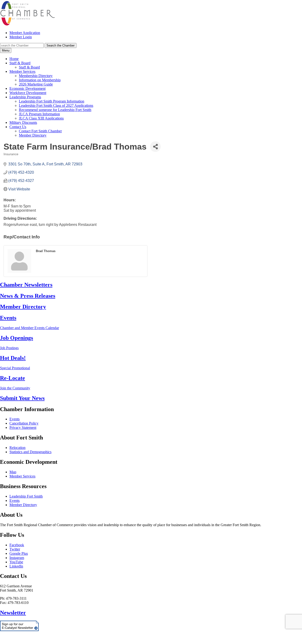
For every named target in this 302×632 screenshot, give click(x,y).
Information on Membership (40, 80)
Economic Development (27, 88)
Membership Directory (36, 76)
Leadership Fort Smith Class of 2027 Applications (56, 105)
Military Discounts (23, 122)
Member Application (24, 33)
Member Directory (32, 135)
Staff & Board (19, 63)
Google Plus (18, 553)
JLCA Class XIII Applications (41, 118)
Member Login (20, 37)
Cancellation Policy (23, 423)
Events (14, 419)
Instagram (16, 558)
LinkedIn (16, 566)
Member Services (22, 71)
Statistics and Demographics (30, 452)
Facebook (16, 545)
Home (14, 59)
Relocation (17, 448)
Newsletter (13, 613)
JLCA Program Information (39, 114)
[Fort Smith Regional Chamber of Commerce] (27, 25)
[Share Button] (155, 146)
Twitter (14, 549)
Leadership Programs (25, 97)
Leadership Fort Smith (26, 496)
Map (12, 472)
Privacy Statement (22, 428)
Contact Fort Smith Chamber (40, 131)
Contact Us (17, 127)
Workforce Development (27, 93)
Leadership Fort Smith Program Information (51, 101)
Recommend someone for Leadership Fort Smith (55, 110)
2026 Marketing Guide (36, 84)
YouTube (16, 562)
